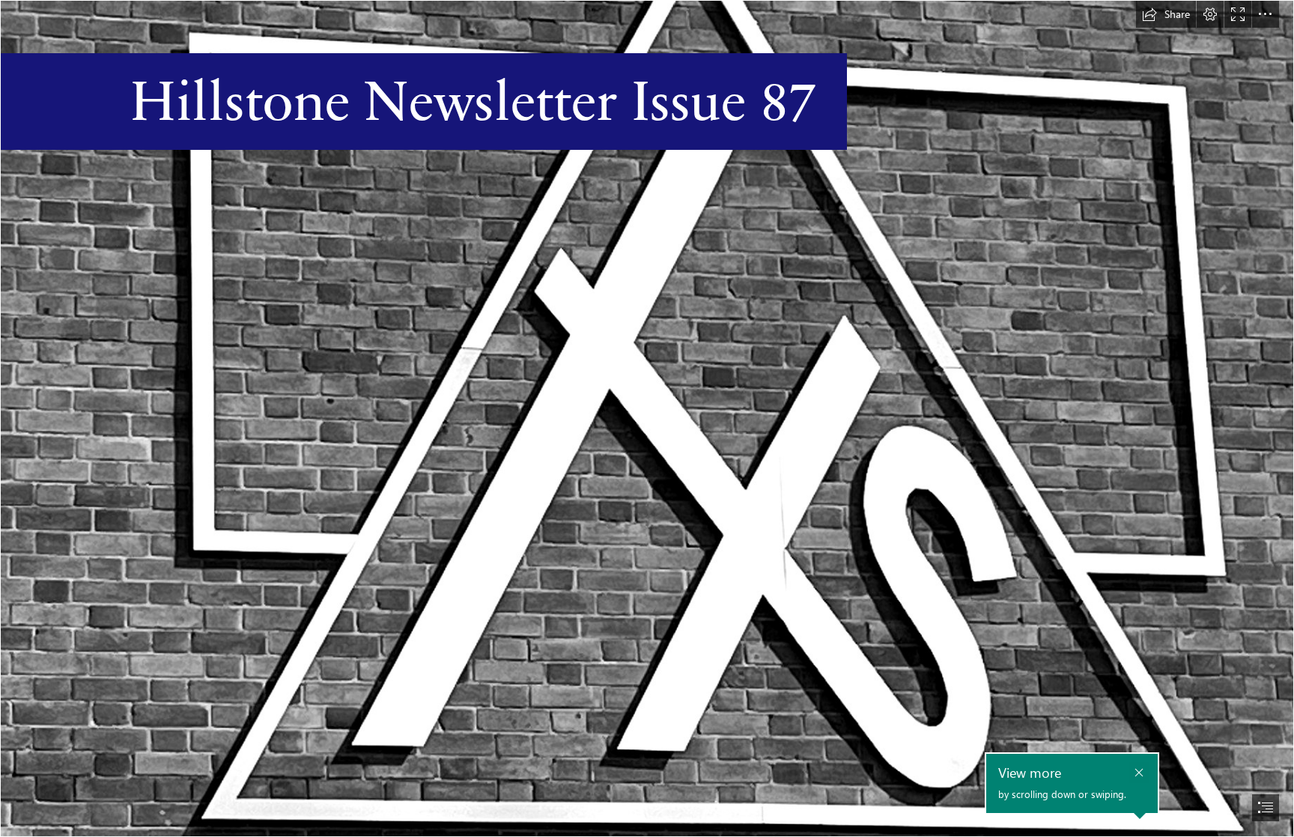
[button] (1166, 14)
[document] (647, 418)
